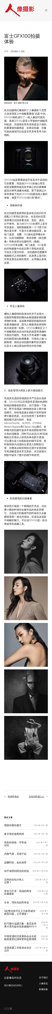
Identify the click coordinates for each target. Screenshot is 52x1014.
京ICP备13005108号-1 (13, 985)
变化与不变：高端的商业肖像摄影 (17, 892)
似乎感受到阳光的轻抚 (16, 870)
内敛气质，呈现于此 (15, 853)
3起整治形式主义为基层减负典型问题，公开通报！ (19, 912)
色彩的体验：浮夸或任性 (15, 844)
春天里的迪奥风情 (14, 833)
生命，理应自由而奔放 (16, 902)
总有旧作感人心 (36, 796)
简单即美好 (13, 796)
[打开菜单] (46, 10)
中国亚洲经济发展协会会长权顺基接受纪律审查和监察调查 (20, 937)
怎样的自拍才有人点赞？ (14, 881)
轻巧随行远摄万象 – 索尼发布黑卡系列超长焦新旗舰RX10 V (20, 925)
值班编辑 (14, 51)
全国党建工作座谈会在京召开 (17, 949)
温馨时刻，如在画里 (15, 862)
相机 (23, 51)
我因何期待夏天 (12, 825)
